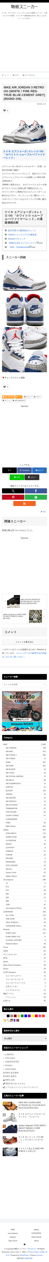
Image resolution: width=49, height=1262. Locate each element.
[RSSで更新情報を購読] (24, 503)
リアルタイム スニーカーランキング (21, 1087)
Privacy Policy (33, 1252)
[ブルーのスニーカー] (25, 1016)
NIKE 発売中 (11, 1076)
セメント (8, 400)
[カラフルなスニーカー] (11, 1020)
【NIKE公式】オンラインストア (22, 243)
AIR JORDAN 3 (20, 400)
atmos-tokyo (10, 1069)
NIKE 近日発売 (12, 1073)
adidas (36, 1230)
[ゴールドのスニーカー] (4, 1020)
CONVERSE (36, 1233)
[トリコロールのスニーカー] (15, 1020)
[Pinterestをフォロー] (13, 497)
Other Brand (36, 1237)
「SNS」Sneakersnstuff (19, 247)
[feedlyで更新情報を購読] (36, 497)
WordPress (24, 1255)
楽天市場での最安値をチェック (22, 230)
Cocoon (39, 1255)
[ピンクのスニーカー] (39, 1016)
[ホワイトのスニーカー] (4, 1016)
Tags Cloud (12, 1241)
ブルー (38, 397)
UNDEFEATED (12, 1062)
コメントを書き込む (24, 642)
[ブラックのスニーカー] (8, 1016)
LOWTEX (9, 1054)
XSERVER (28, 1258)
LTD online (10, 1058)
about (36, 1241)
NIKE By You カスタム (15, 1084)
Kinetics (8, 1065)
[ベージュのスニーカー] (18, 1016)
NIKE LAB (9, 1080)
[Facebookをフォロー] (36, 490)
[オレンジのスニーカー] (43, 1016)
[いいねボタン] (4, 110)
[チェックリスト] (24, 1244)
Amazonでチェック (16, 239)
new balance (13, 1233)
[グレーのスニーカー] (11, 1016)
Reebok (13, 1237)
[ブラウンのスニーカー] (15, 1016)
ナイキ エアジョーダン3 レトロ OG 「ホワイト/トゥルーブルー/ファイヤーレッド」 (24, 154)
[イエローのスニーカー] (32, 1016)
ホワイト (29, 397)
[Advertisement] (24, 46)
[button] (32, 477)
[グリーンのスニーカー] (22, 1016)
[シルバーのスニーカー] (8, 1020)
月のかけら (32, 1249)
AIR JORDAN (9, 397)
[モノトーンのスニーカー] (18, 1020)
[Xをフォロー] (13, 490)
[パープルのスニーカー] (29, 1016)
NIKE (20, 397)
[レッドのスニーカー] (36, 1016)
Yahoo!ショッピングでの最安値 (22, 235)
